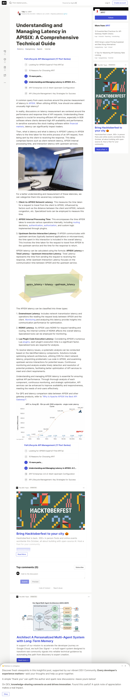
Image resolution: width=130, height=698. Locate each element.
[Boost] (5, 75)
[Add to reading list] (5, 68)
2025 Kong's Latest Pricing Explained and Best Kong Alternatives (109, 44)
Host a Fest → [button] (101, 149)
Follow (110, 18)
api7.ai (65, 14)
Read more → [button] (23, 660)
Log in (107, 3)
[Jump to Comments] (5, 60)
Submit (24, 582)
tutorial (47, 49)
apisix (39, 49)
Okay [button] (6, 694)
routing (76, 222)
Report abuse (58, 588)
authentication (36, 225)
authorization (50, 225)
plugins (26, 342)
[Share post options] (5, 83)
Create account (120, 3)
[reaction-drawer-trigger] (5, 52)
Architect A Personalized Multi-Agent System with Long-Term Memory (50, 639)
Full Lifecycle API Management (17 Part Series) (47, 59)
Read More (22, 554)
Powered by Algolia (69, 3)
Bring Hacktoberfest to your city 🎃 (42, 533)
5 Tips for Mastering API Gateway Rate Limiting (109, 55)
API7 (30, 12)
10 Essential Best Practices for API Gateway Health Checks (107, 33)
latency (20, 49)
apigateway (30, 49)
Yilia (23, 12)
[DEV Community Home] (4, 3)
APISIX (32, 103)
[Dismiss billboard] (125, 665)
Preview (35, 582)
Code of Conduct (44, 588)
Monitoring (30, 319)
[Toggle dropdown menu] (83, 487)
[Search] (10, 3)
